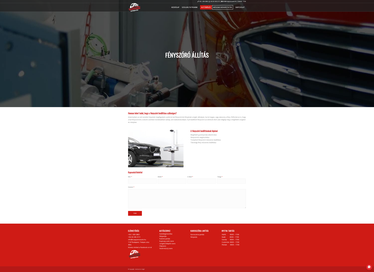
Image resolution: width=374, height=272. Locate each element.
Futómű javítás (164, 239)
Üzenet (131, 187)
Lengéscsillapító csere (167, 244)
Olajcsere (162, 246)
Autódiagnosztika (165, 234)
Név (130, 177)
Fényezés (194, 237)
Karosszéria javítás (197, 234)
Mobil (160, 177)
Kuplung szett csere (166, 241)
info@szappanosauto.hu (229, 1)
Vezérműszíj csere (165, 248)
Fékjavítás (163, 236)
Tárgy (219, 177)
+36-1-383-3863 (203, 1)
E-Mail (190, 177)
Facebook (143, 247)
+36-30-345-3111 (215, 1)
